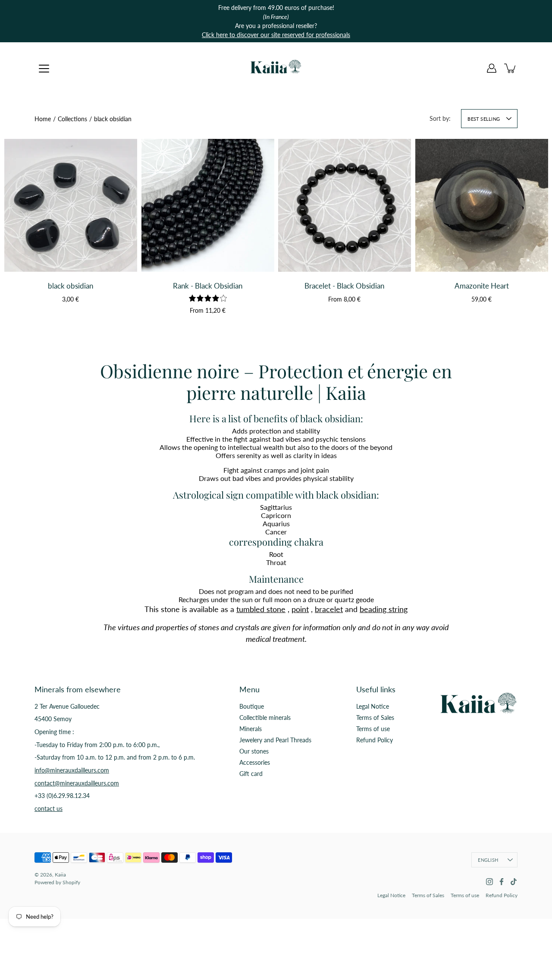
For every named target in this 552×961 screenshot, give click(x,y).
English (488, 860)
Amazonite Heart (481, 285)
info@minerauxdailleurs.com (71, 770)
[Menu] (43, 69)
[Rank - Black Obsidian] (207, 205)
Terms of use (373, 728)
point (300, 609)
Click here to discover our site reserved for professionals (276, 34)
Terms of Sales (375, 717)
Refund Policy (374, 740)
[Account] (492, 68)
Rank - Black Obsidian (207, 285)
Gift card (251, 773)
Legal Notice (372, 706)
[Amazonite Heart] (481, 205)
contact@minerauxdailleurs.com (76, 783)
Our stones (254, 751)
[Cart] (511, 68)
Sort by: (440, 118)
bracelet (329, 609)
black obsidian (70, 285)
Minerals (250, 728)
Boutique (251, 706)
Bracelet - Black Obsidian (344, 285)
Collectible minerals (265, 717)
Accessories (254, 762)
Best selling (483, 119)
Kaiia (60, 874)
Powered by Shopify (57, 882)
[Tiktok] (514, 881)
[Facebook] (501, 881)
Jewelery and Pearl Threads (275, 740)
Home (42, 118)
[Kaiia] (276, 68)
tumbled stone (260, 609)
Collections (72, 118)
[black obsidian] (70, 205)
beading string (384, 609)
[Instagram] (489, 881)
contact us (48, 808)
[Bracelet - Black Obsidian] (344, 205)
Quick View (70, 252)
